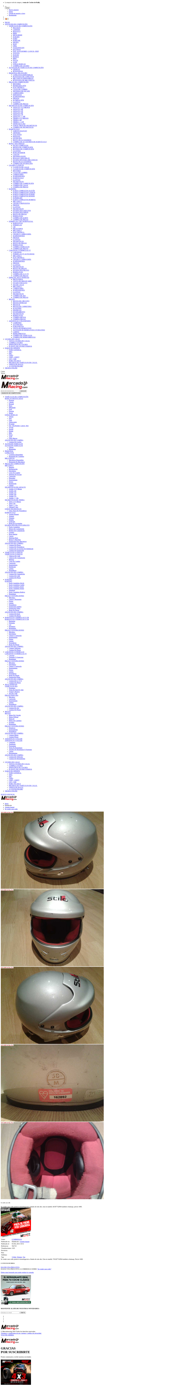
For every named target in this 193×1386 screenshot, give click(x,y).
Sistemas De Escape (15, 474)
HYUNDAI (17, 49)
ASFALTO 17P (18, 115)
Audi (10, 436)
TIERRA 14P (17, 120)
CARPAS (16, 332)
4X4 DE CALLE (18, 285)
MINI (14, 58)
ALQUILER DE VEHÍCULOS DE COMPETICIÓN (26, 67)
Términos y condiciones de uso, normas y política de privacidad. (21, 1333)
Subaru (11, 416)
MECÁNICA (17, 230)
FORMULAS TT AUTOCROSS (23, 254)
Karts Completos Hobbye (17, 592)
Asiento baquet (9, 807)
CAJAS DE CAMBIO (20, 89)
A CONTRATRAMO (16, 366)
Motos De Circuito (15, 715)
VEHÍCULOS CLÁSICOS (14, 552)
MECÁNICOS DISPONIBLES (23, 78)
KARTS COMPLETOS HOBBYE (24, 200)
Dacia (11, 435)
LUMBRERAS (17, 1239)
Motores (11, 467)
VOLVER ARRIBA (7, 1335)
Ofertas (11, 447)
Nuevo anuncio (14, 10)
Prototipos (12, 626)
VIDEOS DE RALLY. (16, 364)
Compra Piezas (13, 737)
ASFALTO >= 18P (19, 116)
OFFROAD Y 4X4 (19, 124)
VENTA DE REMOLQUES (22, 328)
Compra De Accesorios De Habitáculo (21, 549)
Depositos (12, 478)
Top (24, 1257)
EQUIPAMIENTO (19, 312)
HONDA (16, 57)
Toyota (11, 427)
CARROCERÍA (18, 93)
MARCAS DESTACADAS (14, 398)
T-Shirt (14, 1257)
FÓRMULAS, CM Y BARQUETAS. (21, 221)
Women (19, 1257)
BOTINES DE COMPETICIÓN (23, 149)
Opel (10, 420)
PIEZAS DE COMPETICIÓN (19, 82)
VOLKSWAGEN (18, 48)
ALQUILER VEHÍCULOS (14, 444)
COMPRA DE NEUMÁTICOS (23, 127)
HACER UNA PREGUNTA (10, 1267)
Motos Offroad (13, 717)
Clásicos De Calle (14, 556)
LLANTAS (16, 102)
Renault (11, 404)
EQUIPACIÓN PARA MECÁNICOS (25, 160)
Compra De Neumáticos (16, 547)
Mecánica (12, 632)
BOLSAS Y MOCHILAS (21, 158)
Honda (11, 431)
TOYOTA (16, 53)
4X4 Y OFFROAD (11, 684)
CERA (11, 355)
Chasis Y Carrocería (15, 635)
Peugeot (11, 400)
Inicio (6, 803)
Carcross (11, 655)
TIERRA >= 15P (18, 122)
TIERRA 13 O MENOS (20, 118)
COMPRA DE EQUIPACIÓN (23, 163)
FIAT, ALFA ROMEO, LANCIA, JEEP (26, 51)
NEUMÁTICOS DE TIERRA (15, 500)
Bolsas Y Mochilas (15, 540)
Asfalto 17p (12, 496)
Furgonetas (12, 746)
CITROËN (16, 29)
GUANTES (17, 151)
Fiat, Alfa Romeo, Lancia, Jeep (19, 426)
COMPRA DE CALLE (20, 185)
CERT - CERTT (14, 357)
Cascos (11, 536)
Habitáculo (12, 567)
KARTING (12, 189)
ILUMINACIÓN (18, 100)
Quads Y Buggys (14, 692)
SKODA (16, 42)
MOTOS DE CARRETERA (22, 306)
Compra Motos (13, 735)
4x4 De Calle (13, 693)
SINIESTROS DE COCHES (18, 344)
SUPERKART (17, 198)
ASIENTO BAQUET (20, 131)
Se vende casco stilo (11, 809)
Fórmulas (12, 623)
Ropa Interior (13, 534)
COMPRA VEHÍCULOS (21, 247)
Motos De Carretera (15, 721)
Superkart (12, 590)
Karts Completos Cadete (16, 585)
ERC (10, 353)
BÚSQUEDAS (18, 71)
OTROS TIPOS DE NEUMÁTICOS (25, 125)
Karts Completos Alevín (16, 583)
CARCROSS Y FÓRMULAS (14, 652)
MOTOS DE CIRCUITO (21, 301)
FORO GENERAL (15, 350)
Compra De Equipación (16, 550)
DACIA (15, 60)
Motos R (11, 719)
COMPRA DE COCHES (21, 66)
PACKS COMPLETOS (20, 145)
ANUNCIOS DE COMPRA (14, 440)
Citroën (11, 402)
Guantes (11, 532)
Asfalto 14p (12, 491)
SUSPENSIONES (19, 96)
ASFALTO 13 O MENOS (21, 107)
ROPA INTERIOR (19, 153)
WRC (11, 352)
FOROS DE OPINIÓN (12, 348)
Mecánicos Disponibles (16, 460)
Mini (10, 433)
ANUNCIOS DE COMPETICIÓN (16, 24)
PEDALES (16, 136)
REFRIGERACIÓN (19, 86)
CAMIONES (17, 323)
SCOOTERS (17, 308)
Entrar (11, 11)
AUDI (15, 62)
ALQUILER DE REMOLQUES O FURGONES (29, 330)
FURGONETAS (18, 326)
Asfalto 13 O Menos (15, 489)
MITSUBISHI (17, 35)
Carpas (11, 751)
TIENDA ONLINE (11, 368)
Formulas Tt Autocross (16, 657)
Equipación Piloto (14, 677)
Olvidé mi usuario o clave (17, 13)
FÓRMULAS (17, 225)
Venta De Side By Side (16, 690)
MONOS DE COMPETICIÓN (23, 147)
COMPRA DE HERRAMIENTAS (24, 337)
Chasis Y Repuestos (15, 599)
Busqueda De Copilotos (16, 456)
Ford (10, 409)
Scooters (11, 722)
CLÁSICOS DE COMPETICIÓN (24, 169)
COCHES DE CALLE (12, 339)
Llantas (11, 485)
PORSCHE (16, 40)
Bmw (10, 406)
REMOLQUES (18, 216)
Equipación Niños (14, 608)
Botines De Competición (17, 530)
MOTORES (17, 84)
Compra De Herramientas (17, 759)
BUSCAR (23, 391)
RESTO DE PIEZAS (20, 214)
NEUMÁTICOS (18, 181)
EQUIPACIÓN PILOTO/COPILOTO (17, 525)
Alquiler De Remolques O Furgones (20, 749)
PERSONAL (9, 451)
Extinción (12, 521)
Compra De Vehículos (16, 757)
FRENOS (16, 98)
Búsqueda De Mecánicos (17, 462)
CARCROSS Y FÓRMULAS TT (20, 250)
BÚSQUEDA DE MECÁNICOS (23, 80)
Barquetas (12, 621)
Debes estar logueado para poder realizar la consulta (17, 1272)
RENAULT (17, 31)
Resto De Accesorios (15, 523)
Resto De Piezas (14, 610)
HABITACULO (10, 512)
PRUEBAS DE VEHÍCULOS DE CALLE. (23, 362)
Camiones (12, 742)
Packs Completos (14, 527)
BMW (15, 33)
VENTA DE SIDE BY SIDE (22, 281)
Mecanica (12, 597)
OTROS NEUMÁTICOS (13, 509)
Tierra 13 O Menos (15, 502)
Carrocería (12, 476)
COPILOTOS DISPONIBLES (23, 75)
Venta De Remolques (15, 748)
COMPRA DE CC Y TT (21, 274)
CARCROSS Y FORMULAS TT (16, 654)
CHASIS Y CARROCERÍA (22, 234)
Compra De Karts (14, 614)
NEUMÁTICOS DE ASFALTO (15, 487)
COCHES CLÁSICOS (16, 165)
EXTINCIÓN (17, 138)
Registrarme (12, 15)
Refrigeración (13, 469)
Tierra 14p (12, 503)
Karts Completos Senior (16, 588)
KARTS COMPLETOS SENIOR (24, 196)
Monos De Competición (16, 529)
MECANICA (17, 201)
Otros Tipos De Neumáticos (18, 511)
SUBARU (16, 37)
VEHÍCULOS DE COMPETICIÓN (20, 26)
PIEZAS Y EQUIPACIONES (14, 596)
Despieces (12, 728)
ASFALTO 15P (18, 111)
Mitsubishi (12, 407)
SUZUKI (16, 55)
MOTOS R (16, 305)
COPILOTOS (9, 453)
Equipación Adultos (15, 606)
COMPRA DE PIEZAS (20, 104)
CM (14, 227)
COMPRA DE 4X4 (19, 295)
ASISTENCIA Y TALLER (13, 739)
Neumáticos (12, 570)
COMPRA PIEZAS (19, 319)
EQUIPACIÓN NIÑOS (20, 212)
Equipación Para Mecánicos (18, 541)
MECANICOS (9, 458)
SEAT (15, 44)
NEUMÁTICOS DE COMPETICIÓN (21, 105)
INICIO (7, 22)
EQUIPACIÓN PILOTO (21, 270)
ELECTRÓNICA (18, 87)
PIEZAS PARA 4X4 (11, 695)
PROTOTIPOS (18, 229)
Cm (10, 625)
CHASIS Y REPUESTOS (21, 203)
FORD (15, 39)
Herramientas (13, 753)
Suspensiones (13, 480)
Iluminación (12, 483)
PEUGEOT (16, 28)
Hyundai (11, 424)
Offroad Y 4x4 (13, 507)
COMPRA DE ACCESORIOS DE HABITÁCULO (30, 142)
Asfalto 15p (12, 492)
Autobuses (12, 744)
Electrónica (12, 471)
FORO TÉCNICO (15, 361)
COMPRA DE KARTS (20, 218)
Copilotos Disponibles (16, 454)
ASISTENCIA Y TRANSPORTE (20, 321)
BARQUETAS (18, 223)
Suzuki (11, 429)
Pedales (11, 520)
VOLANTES (17, 134)
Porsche (11, 411)
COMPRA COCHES (16, 343)
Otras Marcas (13, 438)
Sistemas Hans (13, 538)
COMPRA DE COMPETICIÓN (23, 183)
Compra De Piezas (15, 545)
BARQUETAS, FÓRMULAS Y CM (17, 617)
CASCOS (16, 154)
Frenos (11, 482)
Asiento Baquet (14, 514)
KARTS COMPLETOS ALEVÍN (24, 191)
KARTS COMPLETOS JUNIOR (24, 194)
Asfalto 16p (12, 494)
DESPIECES (17, 310)
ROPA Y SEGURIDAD (16, 143)
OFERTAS (16, 69)
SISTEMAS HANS (19, 156)
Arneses (11, 516)
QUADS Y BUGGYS (20, 283)
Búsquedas (12, 449)
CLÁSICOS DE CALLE (21, 167)
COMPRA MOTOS (19, 317)
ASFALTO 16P (18, 113)
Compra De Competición (17, 574)
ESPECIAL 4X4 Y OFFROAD (19, 277)
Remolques (12, 594)
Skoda (11, 413)
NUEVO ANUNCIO (8, 794)
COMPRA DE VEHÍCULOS (22, 335)
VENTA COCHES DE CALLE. (19, 341)
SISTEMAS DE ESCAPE (21, 91)
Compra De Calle (14, 576)
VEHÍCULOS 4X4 (11, 686)
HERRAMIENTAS (19, 333)
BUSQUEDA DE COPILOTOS (23, 77)
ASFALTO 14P (18, 109)
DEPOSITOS (17, 95)
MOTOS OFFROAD (20, 303)
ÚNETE (23, 1312)
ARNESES (16, 133)
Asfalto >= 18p (13, 498)
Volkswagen (13, 422)
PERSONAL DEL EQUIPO (18, 73)
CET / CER (12, 359)
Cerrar (7, 8)
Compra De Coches (15, 442)
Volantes (11, 518)
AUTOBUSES (18, 324)
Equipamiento (13, 730)
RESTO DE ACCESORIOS (22, 140)
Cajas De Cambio (14, 473)
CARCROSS (17, 252)
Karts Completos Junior (16, 587)
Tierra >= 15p (13, 505)
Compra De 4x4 (14, 708)
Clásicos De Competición (17, 558)
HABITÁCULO (14, 129)
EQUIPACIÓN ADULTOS (22, 210)
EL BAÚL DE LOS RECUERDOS (20, 346)
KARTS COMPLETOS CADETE (24, 192)
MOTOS (12, 299)
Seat (10, 418)
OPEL (15, 46)
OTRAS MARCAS (19, 64)
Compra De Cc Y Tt (15, 681)
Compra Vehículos (15, 648)
